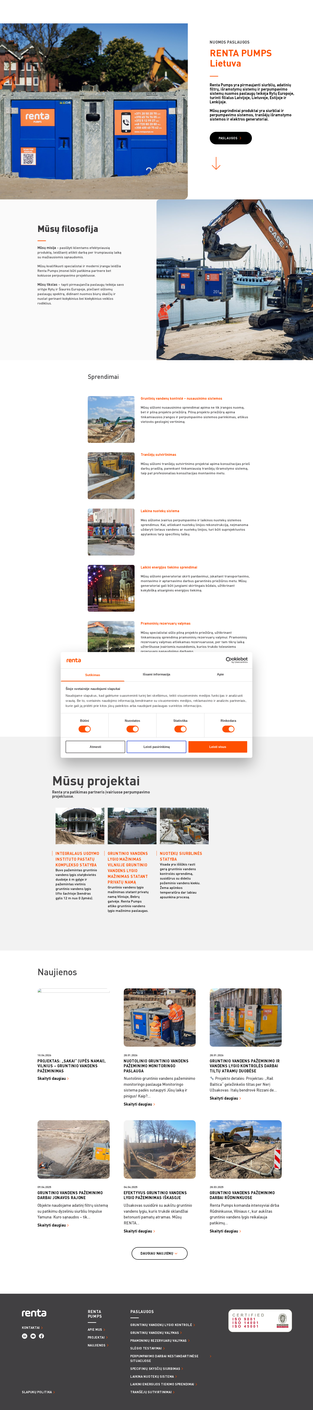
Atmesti (95, 747)
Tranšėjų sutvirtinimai (151, 1392)
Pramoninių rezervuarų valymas (158, 1340)
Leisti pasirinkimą (157, 747)
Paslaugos (228, 138)
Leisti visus (217, 747)
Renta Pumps (95, 1314)
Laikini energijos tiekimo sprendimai (162, 1384)
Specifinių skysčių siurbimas (155, 1368)
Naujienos (97, 1345)
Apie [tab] (220, 674)
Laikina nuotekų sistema (152, 1376)
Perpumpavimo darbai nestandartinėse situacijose (164, 1358)
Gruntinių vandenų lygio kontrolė (161, 1325)
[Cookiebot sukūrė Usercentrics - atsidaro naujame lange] (229, 660)
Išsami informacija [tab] (156, 674)
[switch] (132, 729)
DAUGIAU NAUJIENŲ (157, 1253)
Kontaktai (31, 1327)
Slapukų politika (37, 1392)
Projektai (96, 1337)
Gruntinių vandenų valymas (154, 1333)
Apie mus (95, 1329)
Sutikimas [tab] (92, 675)
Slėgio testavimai (146, 1348)
